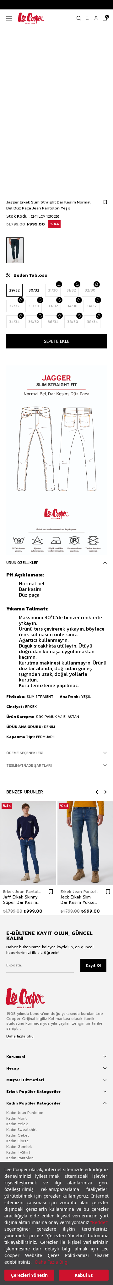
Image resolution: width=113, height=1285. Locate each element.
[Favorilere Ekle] (105, 202)
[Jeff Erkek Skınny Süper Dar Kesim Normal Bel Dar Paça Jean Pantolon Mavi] (28, 843)
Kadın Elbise (17, 1141)
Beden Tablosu (30, 275)
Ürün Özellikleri (23, 562)
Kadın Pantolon (20, 1158)
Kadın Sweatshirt (21, 1129)
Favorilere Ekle (51, 892)
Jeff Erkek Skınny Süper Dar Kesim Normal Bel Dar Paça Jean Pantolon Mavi (20, 899)
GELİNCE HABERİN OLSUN (59, 284)
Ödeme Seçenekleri (24, 753)
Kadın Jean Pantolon (24, 1112)
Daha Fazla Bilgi (52, 1262)
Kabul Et (84, 1275)
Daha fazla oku (20, 1036)
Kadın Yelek (17, 1124)
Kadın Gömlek (19, 1146)
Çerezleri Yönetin (29, 1275)
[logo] (30, 998)
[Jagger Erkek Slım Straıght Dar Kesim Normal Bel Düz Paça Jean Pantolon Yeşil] (15, 250)
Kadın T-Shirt (18, 1152)
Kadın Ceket (17, 1135)
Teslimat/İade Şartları (29, 765)
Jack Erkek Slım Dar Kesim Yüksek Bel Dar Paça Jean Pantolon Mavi (79, 899)
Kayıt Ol (93, 965)
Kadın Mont (16, 1118)
